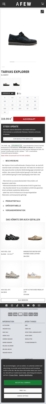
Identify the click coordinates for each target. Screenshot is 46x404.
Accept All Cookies (22, 382)
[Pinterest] (33, 305)
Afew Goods (28, 335)
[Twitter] (23, 305)
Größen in (8, 93)
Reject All (23, 390)
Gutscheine (6, 325)
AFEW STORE (23, 3)
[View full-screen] (42, 11)
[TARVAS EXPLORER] (6, 84)
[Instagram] (12, 305)
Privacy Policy (13, 375)
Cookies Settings (22, 396)
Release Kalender (8, 346)
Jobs (26, 325)
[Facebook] (6, 305)
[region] (22, 380)
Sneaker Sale (7, 329)
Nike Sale (5, 332)
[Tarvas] (3, 67)
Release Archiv (7, 349)
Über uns (28, 329)
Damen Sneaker (7, 342)
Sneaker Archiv (7, 352)
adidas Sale (6, 335)
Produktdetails (13, 201)
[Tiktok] (17, 305)
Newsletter (28, 339)
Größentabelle (13, 205)
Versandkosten (16, 145)
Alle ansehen (23, 300)
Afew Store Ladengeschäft (33, 332)
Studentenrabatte (30, 342)
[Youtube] (28, 305)
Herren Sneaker (7, 339)
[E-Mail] (39, 305)
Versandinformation (15, 210)
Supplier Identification (26, 375)
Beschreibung (11, 161)
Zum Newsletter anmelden (23, 139)
